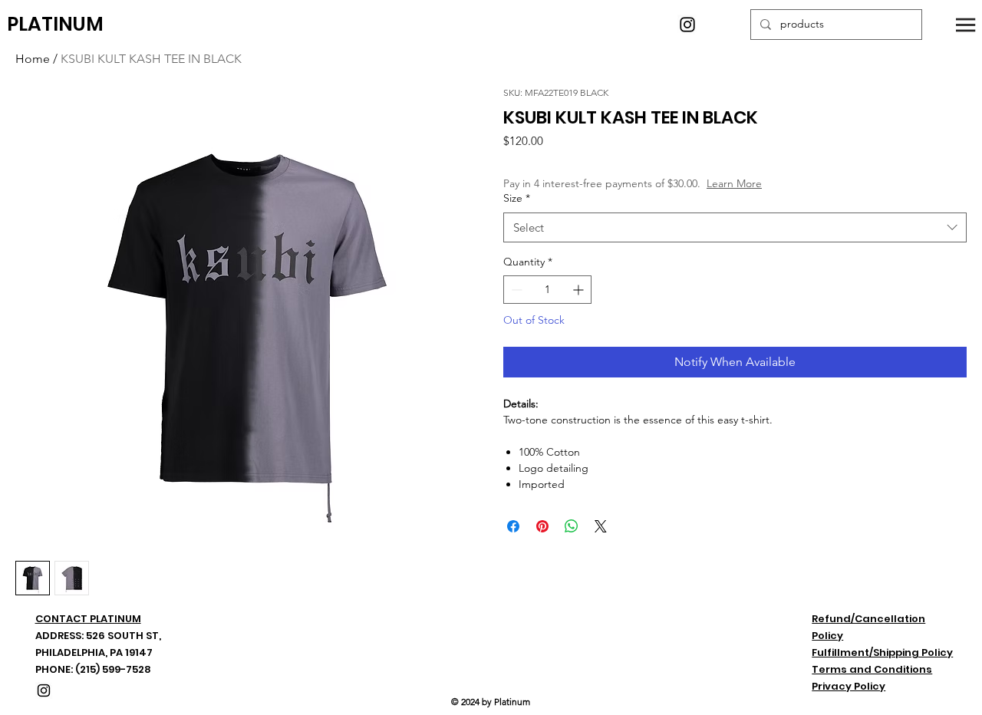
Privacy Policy (848, 686)
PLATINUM (55, 24)
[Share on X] (601, 526)
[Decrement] (515, 289)
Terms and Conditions (872, 669)
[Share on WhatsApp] (571, 526)
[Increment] (579, 289)
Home (32, 58)
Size (516, 198)
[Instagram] (687, 25)
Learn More (734, 183)
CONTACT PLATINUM (88, 618)
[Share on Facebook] (513, 526)
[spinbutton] (547, 289)
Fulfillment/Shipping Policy (882, 652)
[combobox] (735, 227)
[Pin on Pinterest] (542, 526)
